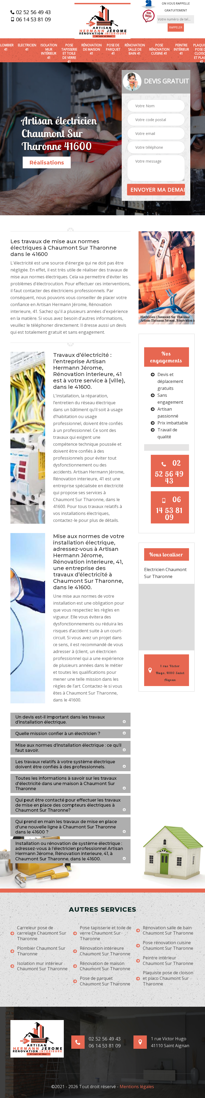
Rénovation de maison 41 (91, 49)
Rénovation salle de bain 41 (135, 49)
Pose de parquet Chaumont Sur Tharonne (105, 981)
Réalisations (46, 162)
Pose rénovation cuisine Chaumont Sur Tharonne (168, 945)
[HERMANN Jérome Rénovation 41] (102, 21)
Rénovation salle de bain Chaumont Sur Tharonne (168, 930)
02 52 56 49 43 (33, 12)
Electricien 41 (27, 47)
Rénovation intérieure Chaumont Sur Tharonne (105, 951)
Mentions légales (137, 1086)
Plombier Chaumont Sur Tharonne (41, 951)
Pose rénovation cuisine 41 (159, 49)
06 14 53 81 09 (33, 19)
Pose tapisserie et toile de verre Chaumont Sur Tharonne (105, 933)
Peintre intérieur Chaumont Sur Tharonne (168, 960)
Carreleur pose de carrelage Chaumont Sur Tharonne (41, 933)
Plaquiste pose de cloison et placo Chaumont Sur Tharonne (168, 978)
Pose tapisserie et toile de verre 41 (69, 53)
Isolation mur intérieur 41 (49, 51)
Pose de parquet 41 (113, 49)
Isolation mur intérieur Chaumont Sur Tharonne (42, 966)
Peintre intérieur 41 (181, 49)
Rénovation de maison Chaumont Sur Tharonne (105, 966)
